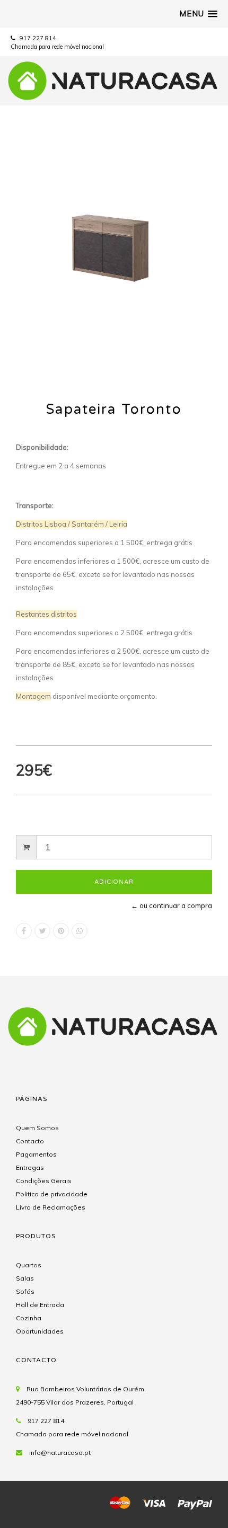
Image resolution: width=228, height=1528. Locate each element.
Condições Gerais (44, 1181)
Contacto (30, 1141)
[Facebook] (24, 931)
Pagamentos (36, 1154)
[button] (198, 13)
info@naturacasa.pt (60, 1452)
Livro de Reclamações (50, 1207)
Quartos (28, 1265)
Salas (25, 1278)
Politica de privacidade (51, 1194)
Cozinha (28, 1318)
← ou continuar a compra (171, 905)
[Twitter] (42, 931)
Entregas (30, 1167)
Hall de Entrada (40, 1305)
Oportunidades (40, 1331)
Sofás (25, 1291)
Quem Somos (37, 1128)
